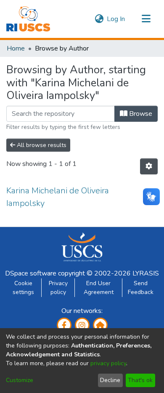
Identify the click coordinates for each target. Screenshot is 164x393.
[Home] (28, 19)
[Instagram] (82, 325)
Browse (139, 113)
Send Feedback (140, 287)
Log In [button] (116, 19)
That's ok (140, 380)
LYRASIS (145, 273)
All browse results (40, 145)
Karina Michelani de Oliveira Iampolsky (57, 197)
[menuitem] (99, 19)
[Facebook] (64, 325)
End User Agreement (99, 287)
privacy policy (108, 363)
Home (16, 48)
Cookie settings (23, 287)
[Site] (100, 325)
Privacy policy (58, 287)
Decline (110, 380)
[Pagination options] (149, 166)
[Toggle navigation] (146, 19)
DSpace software (30, 273)
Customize (19, 380)
